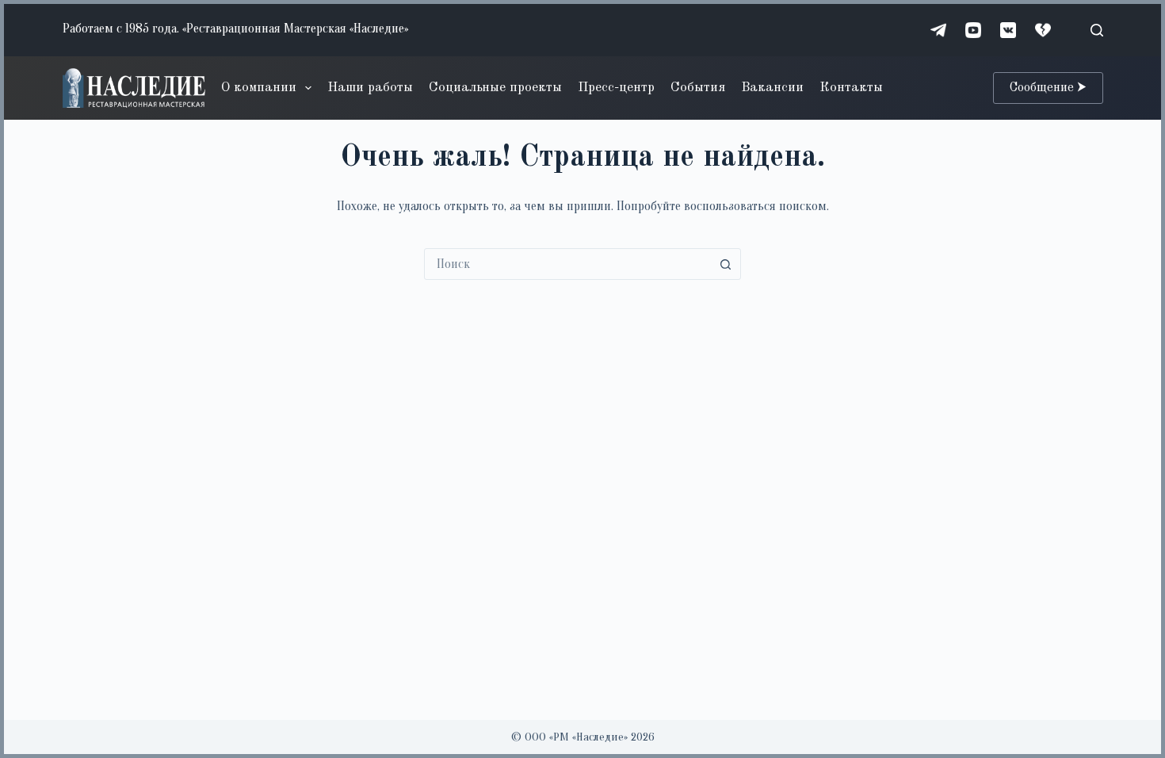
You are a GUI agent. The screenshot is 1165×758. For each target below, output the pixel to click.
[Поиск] (1097, 30)
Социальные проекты (495, 87)
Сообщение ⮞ (1048, 88)
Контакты (851, 87)
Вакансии (772, 87)
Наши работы (370, 87)
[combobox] (567, 264)
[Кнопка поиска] (725, 264)
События (697, 87)
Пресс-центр (616, 87)
